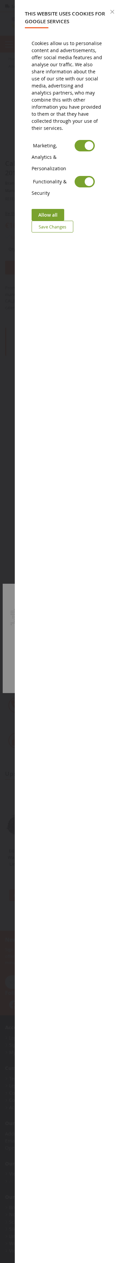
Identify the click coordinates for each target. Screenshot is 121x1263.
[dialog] (68, 631)
